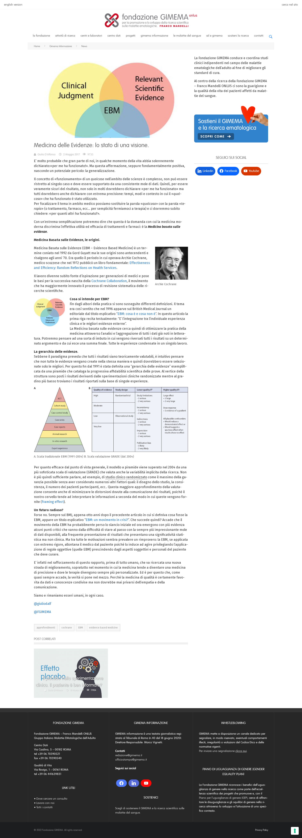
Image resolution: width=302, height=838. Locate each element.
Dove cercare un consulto (51, 798)
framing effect (53, 502)
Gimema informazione (154, 35)
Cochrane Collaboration (109, 281)
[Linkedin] (134, 783)
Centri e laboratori (91, 35)
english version (13, 4)
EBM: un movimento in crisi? (107, 520)
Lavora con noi (45, 803)
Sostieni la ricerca (238, 35)
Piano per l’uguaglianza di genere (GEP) (223, 798)
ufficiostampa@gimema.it (131, 759)
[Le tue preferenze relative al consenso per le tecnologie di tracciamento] (295, 831)
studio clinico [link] (115, 477)
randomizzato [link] (136, 477)
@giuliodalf (42, 604)
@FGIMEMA (42, 612)
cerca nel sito (290, 4)
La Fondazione (41, 35)
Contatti (258, 35)
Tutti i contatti (44, 807)
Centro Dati (114, 35)
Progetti (130, 35)
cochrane (66, 627)
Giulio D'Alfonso (46, 154)
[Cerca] (270, 35)
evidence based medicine (103, 627)
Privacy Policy (261, 830)
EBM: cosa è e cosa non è (136, 314)
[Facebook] (121, 783)
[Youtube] (146, 783)
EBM (80, 627)
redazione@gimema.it (128, 755)
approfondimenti (46, 627)
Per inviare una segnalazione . (223, 751)
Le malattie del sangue (187, 35)
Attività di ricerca (65, 35)
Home (37, 46)
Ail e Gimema (214, 35)
